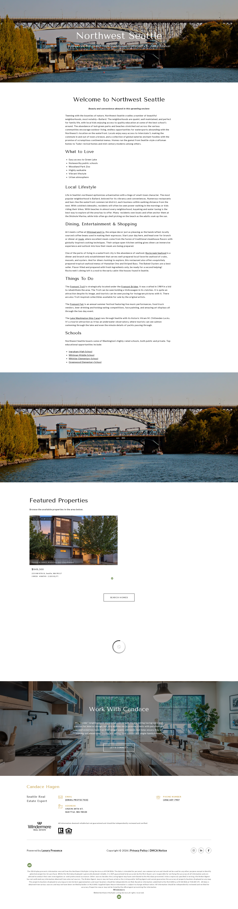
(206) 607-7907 (171, 800)
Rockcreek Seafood (155, 253)
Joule (81, 239)
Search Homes (119, 597)
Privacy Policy (139, 850)
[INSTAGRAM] (193, 850)
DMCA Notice (158, 850)
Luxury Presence (52, 850)
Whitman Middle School (81, 355)
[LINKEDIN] (201, 850)
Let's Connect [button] (119, 747)
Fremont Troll (77, 286)
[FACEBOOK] (208, 850)
